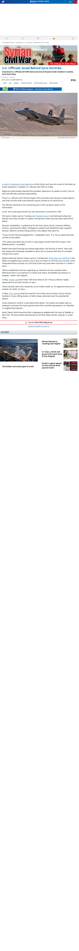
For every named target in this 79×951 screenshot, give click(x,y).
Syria (4, 83)
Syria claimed (14, 293)
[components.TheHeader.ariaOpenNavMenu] (12, 2)
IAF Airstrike (53, 83)
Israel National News (8, 42)
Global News (20, 42)
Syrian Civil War (26, 83)
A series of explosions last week (16, 184)
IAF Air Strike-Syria (40, 83)
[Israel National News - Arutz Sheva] (39, 2)
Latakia (16, 83)
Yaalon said (14, 279)
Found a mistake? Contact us (38, 326)
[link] (19, 354)
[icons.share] (75, 1)
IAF (10, 83)
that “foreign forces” (40, 216)
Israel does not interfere (59, 258)
